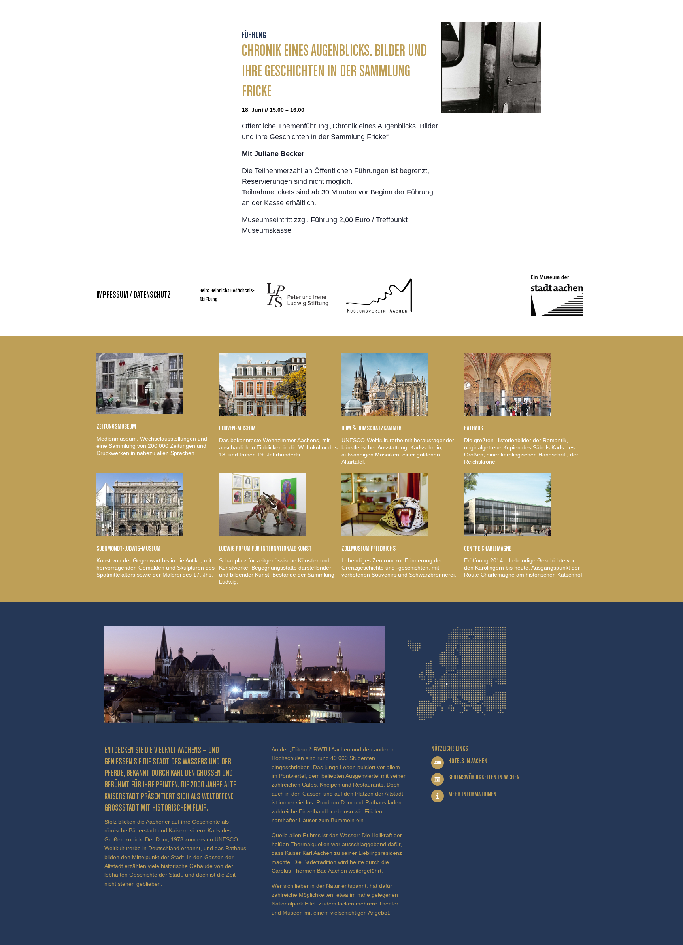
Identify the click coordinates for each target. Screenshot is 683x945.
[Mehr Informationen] (437, 796)
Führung (254, 35)
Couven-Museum (237, 428)
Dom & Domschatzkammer (372, 428)
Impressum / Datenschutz (133, 295)
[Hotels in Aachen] (437, 762)
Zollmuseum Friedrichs (369, 548)
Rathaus (473, 428)
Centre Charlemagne (487, 548)
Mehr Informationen (472, 794)
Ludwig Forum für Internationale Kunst (265, 548)
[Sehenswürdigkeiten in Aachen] (437, 779)
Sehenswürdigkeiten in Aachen (484, 777)
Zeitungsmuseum (116, 426)
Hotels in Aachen (467, 761)
